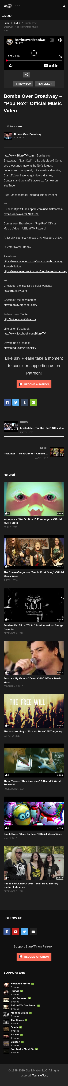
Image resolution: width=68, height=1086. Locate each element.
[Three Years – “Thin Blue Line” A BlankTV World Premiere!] (34, 760)
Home (6, 23)
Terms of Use (40, 1075)
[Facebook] (6, 931)
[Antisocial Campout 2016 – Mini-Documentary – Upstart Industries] (34, 863)
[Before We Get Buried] (6, 1007)
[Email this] (33, 402)
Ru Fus (15, 1034)
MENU (8, 16)
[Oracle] (6, 1029)
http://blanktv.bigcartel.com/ (20, 304)
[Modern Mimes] (6, 1014)
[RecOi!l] (6, 992)
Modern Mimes (19, 1012)
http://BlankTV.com (15, 290)
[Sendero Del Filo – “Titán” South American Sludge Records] (34, 605)
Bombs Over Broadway (27, 134)
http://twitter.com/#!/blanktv (20, 319)
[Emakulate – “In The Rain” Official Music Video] (34, 427)
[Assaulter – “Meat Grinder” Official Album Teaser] (34, 453)
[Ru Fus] (6, 1036)
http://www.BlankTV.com (19, 155)
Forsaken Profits (21, 983)
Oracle (14, 1027)
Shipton (15, 1041)
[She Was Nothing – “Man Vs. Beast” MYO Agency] (34, 711)
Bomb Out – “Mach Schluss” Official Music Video (33, 834)
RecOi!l (15, 990)
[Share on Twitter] (15, 402)
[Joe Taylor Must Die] (6, 1051)
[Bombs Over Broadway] (8, 136)
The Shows (17, 1020)
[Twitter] (24, 931)
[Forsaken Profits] (6, 985)
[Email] (33, 931)
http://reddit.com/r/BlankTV (20, 347)
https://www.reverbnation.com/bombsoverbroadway (35, 271)
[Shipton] (6, 1043)
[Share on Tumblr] (24, 402)
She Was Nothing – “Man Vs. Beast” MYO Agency (33, 731)
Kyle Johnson (19, 998)
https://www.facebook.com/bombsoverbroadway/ (33, 261)
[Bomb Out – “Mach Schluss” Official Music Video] (34, 814)
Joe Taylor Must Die (22, 1049)
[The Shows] (6, 1021)
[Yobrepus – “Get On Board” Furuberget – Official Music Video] (34, 499)
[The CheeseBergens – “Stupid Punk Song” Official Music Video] (34, 552)
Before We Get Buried (23, 1005)
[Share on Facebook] (7, 402)
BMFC (17, 23)
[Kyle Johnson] (6, 1000)
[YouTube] (15, 931)
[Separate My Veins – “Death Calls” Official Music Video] (34, 658)
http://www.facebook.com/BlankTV (25, 333)
